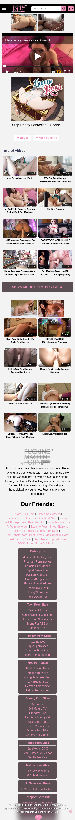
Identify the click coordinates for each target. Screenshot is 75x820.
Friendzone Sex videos (37, 619)
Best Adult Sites (47, 518)
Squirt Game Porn (38, 570)
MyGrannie (37, 704)
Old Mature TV (38, 708)
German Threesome (37, 686)
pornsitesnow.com (58, 522)
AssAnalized (37, 641)
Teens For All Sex (37, 623)
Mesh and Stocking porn (37, 557)
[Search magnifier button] (63, 8)
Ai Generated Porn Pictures (37, 789)
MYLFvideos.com (37, 775)
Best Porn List (36, 522)
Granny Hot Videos (37, 734)
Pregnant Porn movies (37, 561)
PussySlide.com (38, 592)
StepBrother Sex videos (37, 753)
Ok (38, 817)
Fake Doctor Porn (37, 596)
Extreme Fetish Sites (43, 526)
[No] (70, 811)
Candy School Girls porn (37, 614)
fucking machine (48, 137)
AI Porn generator (17, 526)
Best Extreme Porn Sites (43, 530)
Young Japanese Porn (37, 677)
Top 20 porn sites (37, 646)
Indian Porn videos (37, 690)
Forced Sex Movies (49, 513)
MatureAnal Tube (37, 721)
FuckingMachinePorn (37, 583)
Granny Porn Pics (37, 730)
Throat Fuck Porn (24, 513)
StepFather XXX (37, 757)
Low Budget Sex (37, 681)
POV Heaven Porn (37, 668)
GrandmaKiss (37, 712)
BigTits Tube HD (37, 672)
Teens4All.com (37, 610)
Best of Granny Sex (38, 726)
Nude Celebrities (45, 543)
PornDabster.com (16, 535)
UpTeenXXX (37, 627)
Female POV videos (37, 565)
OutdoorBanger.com (37, 579)
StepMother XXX (37, 748)
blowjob (24, 137)
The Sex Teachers (37, 771)
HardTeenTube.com (37, 654)
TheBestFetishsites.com (21, 518)
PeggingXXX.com (38, 587)
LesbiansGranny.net (37, 717)
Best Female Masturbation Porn (48, 535)
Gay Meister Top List (46, 539)
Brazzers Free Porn (37, 650)
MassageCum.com (37, 574)
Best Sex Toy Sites (20, 539)
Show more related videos (37, 287)
